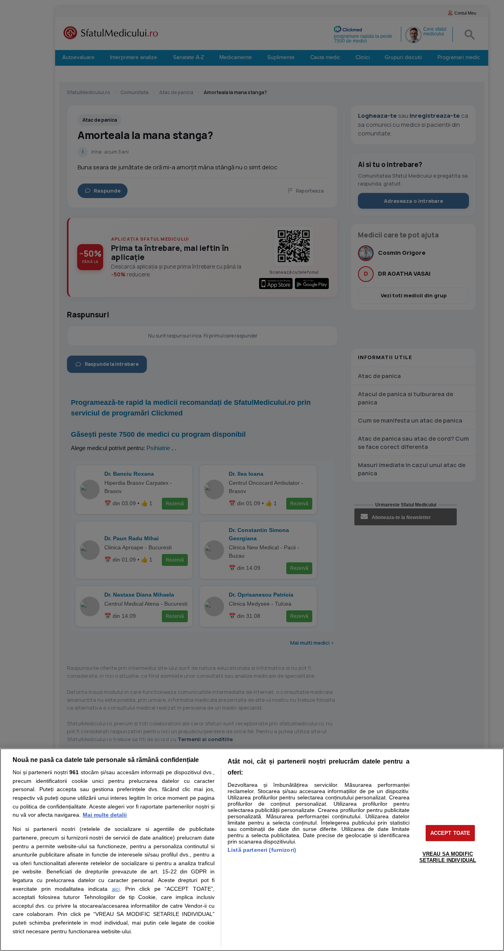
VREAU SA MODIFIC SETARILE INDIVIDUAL (447, 857)
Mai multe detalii (105, 815)
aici (116, 889)
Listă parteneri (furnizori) (262, 850)
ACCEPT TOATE (450, 833)
